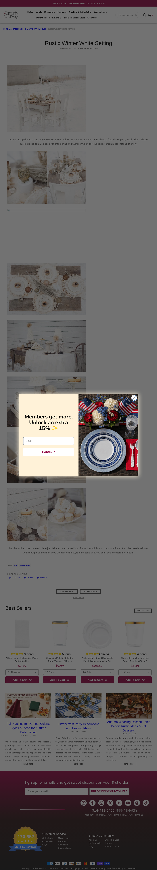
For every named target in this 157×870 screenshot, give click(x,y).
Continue (48, 452)
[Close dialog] (134, 397)
